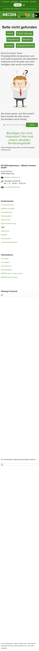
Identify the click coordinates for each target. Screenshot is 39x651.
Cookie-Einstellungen (9, 242)
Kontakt (4, 235)
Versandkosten (6, 212)
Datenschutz (6, 220)
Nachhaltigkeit (6, 270)
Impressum (5, 231)
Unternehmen (6, 239)
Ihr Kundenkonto (7, 205)
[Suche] (28, 15)
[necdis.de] (16, 15)
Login (18, 5)
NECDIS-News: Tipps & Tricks (12, 273)
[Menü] (33, 15)
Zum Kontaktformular (12, 187)
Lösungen (4, 258)
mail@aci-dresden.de (12, 177)
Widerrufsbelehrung (8, 223)
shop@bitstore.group (29, 9)
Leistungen (5, 262)
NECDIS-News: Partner (9, 277)
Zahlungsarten (6, 216)
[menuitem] (6, 1)
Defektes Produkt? (8, 209)
